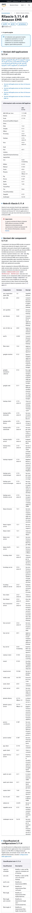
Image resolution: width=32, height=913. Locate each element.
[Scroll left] (9, 5)
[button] (7, 32)
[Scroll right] (25, 5)
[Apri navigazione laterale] (2, 9)
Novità (7, 230)
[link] (23, 13)
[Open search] (29, 5)
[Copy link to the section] (2, 52)
